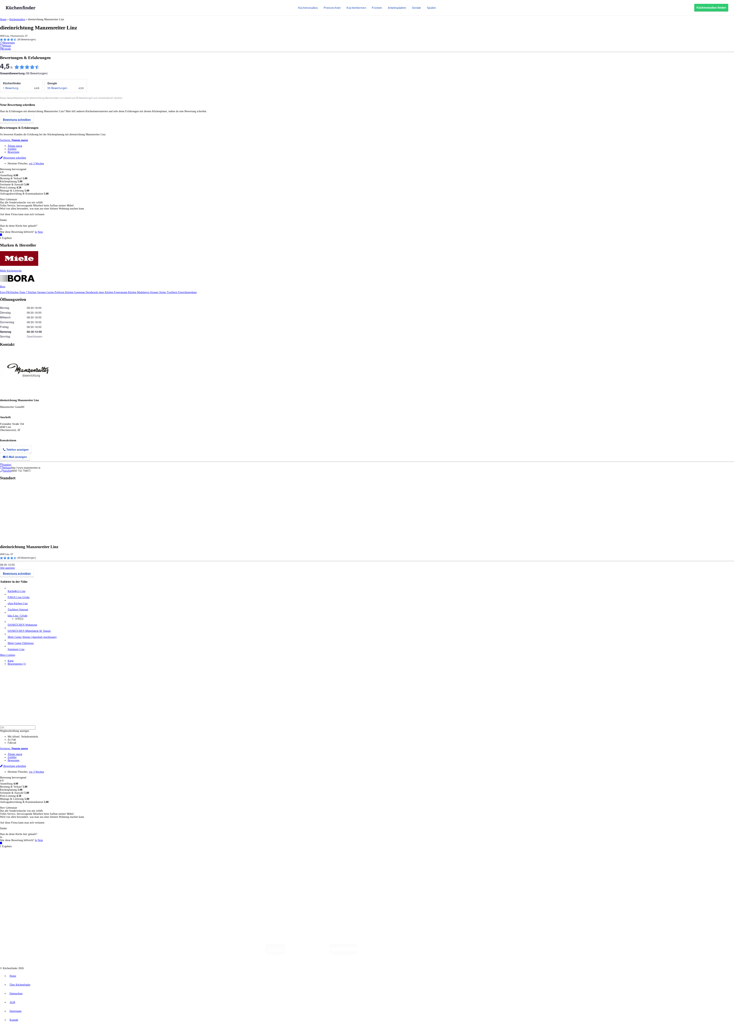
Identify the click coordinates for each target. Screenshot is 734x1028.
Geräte (416, 7)
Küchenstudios (308, 7)
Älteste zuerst (15, 145)
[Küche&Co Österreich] (462, 953)
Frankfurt (95, 859)
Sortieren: (14, 140)
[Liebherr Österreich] (343, 953)
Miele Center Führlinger (21, 643)
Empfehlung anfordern (20, 856)
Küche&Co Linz (16, 591)
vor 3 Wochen (36, 163)
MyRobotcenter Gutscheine (118, 863)
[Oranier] (381, 953)
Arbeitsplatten (397, 7)
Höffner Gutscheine (141, 863)
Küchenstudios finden (711, 7)
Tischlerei (172, 292)
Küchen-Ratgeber (17, 875)
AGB (12, 1002)
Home (3, 19)
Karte (11, 660)
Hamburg (33, 859)
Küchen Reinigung (18, 872)
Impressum (15, 1011)
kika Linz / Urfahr (18, 615)
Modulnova (143, 292)
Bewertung (13, 152)
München (43, 859)
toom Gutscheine (81, 863)
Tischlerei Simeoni (18, 609)
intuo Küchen (106, 292)
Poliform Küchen (64, 292)
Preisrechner (332, 7)
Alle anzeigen (7, 567)
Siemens (126, 859)
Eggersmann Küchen (125, 292)
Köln (103, 859)
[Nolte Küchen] (412, 953)
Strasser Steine (158, 292)
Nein (40, 231)
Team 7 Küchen (28, 292)
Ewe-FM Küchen (9, 292)
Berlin (25, 859)
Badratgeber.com (17, 885)
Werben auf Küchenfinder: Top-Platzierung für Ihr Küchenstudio (43, 894)
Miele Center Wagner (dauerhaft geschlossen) (32, 637)
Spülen (431, 7)
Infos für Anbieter (17, 891)
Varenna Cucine (46, 292)
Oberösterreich (66, 859)
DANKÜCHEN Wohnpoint (22, 624)
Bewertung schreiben (17, 119)
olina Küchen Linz (18, 603)
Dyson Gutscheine (64, 863)
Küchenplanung (16, 869)
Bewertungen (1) (17, 663)
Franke (118, 859)
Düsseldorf (85, 859)
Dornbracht (92, 292)
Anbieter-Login (18, 901)
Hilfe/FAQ (13, 881)
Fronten (377, 7)
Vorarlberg (53, 859)
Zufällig (12, 149)
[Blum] (275, 953)
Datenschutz (16, 993)
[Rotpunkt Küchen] (434, 953)
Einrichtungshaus (187, 292)
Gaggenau (80, 292)
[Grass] (307, 953)
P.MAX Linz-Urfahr (19, 597)
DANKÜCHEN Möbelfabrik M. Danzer (29, 631)
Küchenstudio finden (19, 853)
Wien (76, 859)
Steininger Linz (16, 649)
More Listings (7, 655)
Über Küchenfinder (18, 878)
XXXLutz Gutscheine (44, 863)
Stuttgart (110, 859)
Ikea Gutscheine (26, 863)
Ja (36, 231)
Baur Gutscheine (97, 863)
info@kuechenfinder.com (69, 908)
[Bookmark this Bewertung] (1, 235)
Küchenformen (356, 7)
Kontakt (14, 1019)
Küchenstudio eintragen (20, 898)
